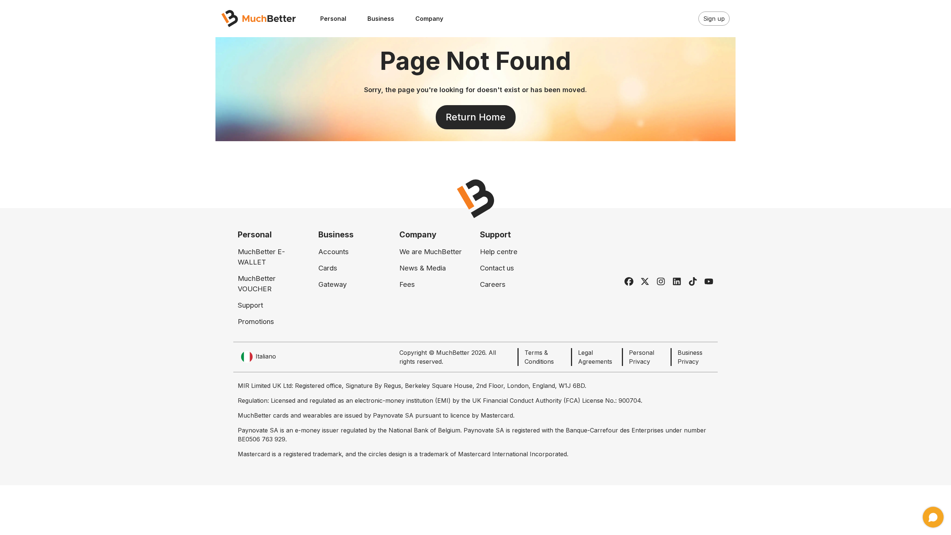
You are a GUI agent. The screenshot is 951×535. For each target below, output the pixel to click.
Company (429, 18)
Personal (333, 18)
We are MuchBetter (430, 251)
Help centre (498, 251)
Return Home (476, 117)
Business (380, 18)
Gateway (332, 284)
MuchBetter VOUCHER (257, 283)
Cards (327, 268)
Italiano (266, 356)
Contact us (497, 268)
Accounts (333, 251)
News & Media (422, 268)
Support (250, 305)
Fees (407, 284)
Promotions (256, 321)
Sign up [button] (714, 18)
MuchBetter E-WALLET (261, 256)
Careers (493, 284)
